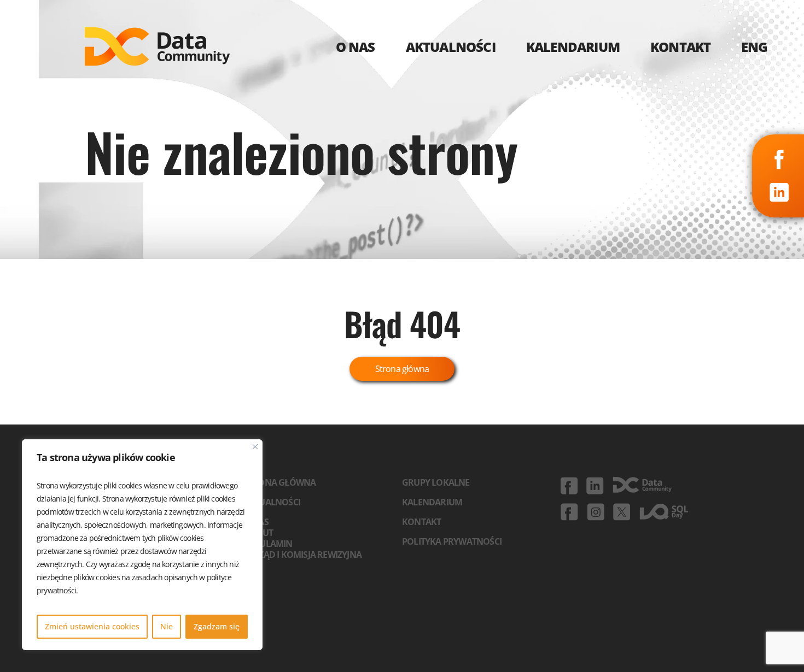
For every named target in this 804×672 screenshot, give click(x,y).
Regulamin (268, 544)
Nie (166, 626)
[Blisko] (255, 446)
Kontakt (421, 522)
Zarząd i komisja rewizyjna (302, 555)
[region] (142, 544)
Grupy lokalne (436, 482)
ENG (754, 47)
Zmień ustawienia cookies (92, 626)
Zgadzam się (217, 626)
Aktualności (271, 502)
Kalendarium (432, 502)
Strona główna (402, 369)
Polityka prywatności (452, 541)
